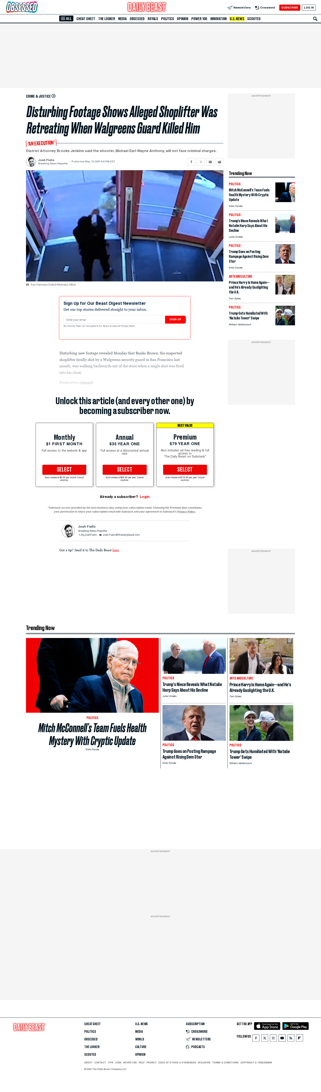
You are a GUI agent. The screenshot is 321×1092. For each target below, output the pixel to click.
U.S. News (237, 19)
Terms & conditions (225, 1062)
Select (64, 470)
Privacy (152, 1062)
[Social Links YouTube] (282, 1039)
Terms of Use (110, 326)
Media (122, 19)
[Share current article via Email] (210, 162)
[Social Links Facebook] (255, 1039)
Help (142, 1062)
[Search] (315, 19)
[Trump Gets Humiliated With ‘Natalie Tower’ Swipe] (285, 324)
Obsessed (137, 19)
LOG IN (309, 7)
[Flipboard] (299, 1039)
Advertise (130, 1062)
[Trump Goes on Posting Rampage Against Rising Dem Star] (285, 262)
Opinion (182, 19)
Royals (153, 19)
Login (145, 497)
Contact (100, 1062)
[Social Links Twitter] (264, 1039)
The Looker (106, 19)
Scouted (254, 19)
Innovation (218, 19)
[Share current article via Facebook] (191, 162)
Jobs (118, 1062)
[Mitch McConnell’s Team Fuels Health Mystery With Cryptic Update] (285, 201)
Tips (110, 1062)
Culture (141, 1047)
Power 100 (199, 19)
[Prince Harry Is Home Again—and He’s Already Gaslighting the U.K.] (285, 293)
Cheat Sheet (85, 19)
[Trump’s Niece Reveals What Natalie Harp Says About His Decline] (285, 232)
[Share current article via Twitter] (201, 162)
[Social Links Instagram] (273, 1039)
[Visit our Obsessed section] (35, 7)
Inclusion (204, 1062)
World (139, 1039)
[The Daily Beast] (147, 7)
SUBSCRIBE (289, 7)
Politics (167, 19)
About (88, 1062)
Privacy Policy (128, 326)
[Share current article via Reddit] (219, 162)
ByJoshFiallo (89, 535)
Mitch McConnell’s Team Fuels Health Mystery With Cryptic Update (92, 734)
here (115, 550)
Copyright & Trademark (256, 1062)
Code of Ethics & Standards (177, 1062)
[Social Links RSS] (290, 1039)
